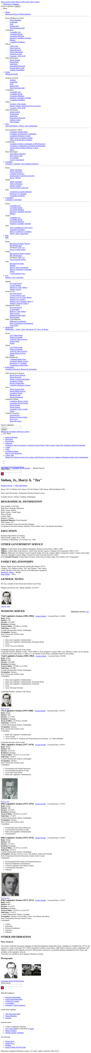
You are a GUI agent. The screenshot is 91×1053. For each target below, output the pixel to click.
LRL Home (5, 468)
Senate (7, 72)
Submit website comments (14, 1033)
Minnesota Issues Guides (18, 417)
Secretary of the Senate (18, 104)
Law (7, 275)
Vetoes (12, 271)
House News (9, 1041)
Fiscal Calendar (15, 178)
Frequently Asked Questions (15, 1005)
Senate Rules (14, 114)
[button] (11, 970)
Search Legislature (7, 6)
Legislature (9, 445)
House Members (15, 20)
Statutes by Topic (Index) (18, 287)
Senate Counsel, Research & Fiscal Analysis (25, 106)
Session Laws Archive (17, 299)
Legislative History (12, 451)
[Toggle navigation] (2, 434)
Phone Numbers (11, 1031)
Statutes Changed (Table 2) (19, 303)
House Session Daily (17, 389)
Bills (7, 236)
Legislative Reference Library (20, 136)
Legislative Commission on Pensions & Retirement (27, 146)
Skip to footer (35, 2)
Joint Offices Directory (18, 154)
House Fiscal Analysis (17, 375)
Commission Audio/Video (19, 365)
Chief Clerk (14, 46)
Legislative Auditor (16, 381)
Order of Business (16, 172)
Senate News (10, 1043)
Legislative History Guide (19, 401)
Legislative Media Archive (19, 361)
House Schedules (16, 170)
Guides (7, 447)
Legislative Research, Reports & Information (21, 369)
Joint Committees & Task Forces (21, 228)
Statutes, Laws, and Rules (14, 277)
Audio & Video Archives (18, 339)
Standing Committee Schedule (20, 38)
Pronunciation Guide (17, 68)
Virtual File (59, 445)
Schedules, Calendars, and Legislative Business (22, 164)
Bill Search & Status (17, 263)
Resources (18, 453)
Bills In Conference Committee (21, 232)
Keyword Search (16, 283)
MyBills (12, 265)
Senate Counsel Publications (20, 379)
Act (23, 248)
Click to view (5, 606)
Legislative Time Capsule (19, 409)
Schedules (8, 162)
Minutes (12, 40)
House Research (15, 50)
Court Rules (14, 325)
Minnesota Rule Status (18, 315)
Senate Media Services (18, 353)
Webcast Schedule (16, 337)
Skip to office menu (23, 2)
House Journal (15, 60)
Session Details (40, 616)
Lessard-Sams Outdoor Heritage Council (24, 148)
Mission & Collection (12, 457)
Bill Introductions (16, 246)
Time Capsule (50, 445)
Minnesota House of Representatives (18, 14)
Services (48, 457)
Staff (11, 24)
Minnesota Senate (11, 74)
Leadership (14, 22)
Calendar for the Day (17, 174)
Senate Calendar (15, 186)
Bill (19, 248)
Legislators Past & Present (19, 403)
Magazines (9, 439)
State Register (14, 317)
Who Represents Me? (17, 28)
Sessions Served (6, 485)
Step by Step (9, 453)
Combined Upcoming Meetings (21, 192)
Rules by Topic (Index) (18, 311)
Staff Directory (40, 457)
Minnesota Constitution (18, 321)
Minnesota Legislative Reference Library (15, 432)
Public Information (16, 52)
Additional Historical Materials (74, 445)
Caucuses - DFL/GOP (17, 56)
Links (7, 449)
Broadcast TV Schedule (18, 194)
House (7, 12)
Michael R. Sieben (7, 572)
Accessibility (14, 158)
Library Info (9, 455)
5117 (87, 612)
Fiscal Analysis (15, 48)
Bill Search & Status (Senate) (20, 253)
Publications (9, 367)
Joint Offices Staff (16, 156)
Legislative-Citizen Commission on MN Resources (27, 144)
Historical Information (13, 997)
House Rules (14, 62)
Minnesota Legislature (11, 4)
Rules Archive (15, 313)
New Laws (14, 419)
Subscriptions (14, 122)
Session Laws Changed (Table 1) (21, 301)
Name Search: (6, 983)
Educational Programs (17, 66)
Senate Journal (15, 112)
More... (12, 150)
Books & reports (15, 421)
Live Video (14, 335)
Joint (7, 124)
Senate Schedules (16, 182)
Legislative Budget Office (19, 132)
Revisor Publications (17, 383)
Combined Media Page (18, 359)
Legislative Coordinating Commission (23, 134)
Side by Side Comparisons (19, 234)
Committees (9, 198)
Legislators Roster (16, 393)
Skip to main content (8, 2)
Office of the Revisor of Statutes (21, 140)
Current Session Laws (17, 273)
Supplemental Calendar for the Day (22, 176)
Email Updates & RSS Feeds (15, 1047)
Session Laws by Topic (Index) (21, 297)
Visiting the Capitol (12, 1001)
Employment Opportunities (78, 457)
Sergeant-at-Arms (16, 54)
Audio (20, 335)
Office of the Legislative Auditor (21, 138)
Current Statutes (15, 285)
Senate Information (16, 397)
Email (32, 1029)
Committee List (15, 32)
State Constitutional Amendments (21, 323)
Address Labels (15, 120)
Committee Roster (16, 34)
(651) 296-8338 (10, 1029)
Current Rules (15, 309)
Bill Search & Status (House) (20, 244)
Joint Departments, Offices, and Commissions (21, 126)
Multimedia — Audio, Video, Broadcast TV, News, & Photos (26, 329)
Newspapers (9, 441)
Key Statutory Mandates (60, 457)
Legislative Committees (13, 200)
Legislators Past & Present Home (12, 467)
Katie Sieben (5, 574)
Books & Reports (11, 437)
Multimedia (9, 327)
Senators (13, 80)
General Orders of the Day (19, 188)
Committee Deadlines (17, 42)
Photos (12, 343)
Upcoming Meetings (17, 36)
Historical (8, 443)
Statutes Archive (15, 289)
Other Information (21, 485)
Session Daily (14, 341)
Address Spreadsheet (17, 70)
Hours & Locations (27, 457)
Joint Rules (14, 64)
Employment (14, 26)
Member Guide (15, 395)
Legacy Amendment (17, 160)
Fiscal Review (15, 415)
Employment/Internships (13, 999)
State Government (20, 445)
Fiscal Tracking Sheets (18, 250)
